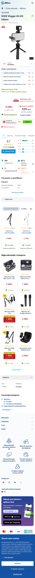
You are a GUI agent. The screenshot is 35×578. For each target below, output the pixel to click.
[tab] (3, 135)
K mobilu (9, 401)
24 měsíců (19, 386)
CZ (5, 491)
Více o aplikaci (9, 511)
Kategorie (6, 377)
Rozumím (17, 563)
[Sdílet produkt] (32, 15)
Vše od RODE (5, 12)
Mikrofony (23, 8)
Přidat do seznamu (8, 127)
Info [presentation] (4, 135)
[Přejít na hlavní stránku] (6, 3)
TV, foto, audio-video (12, 8)
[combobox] (17, 63)
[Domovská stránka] (2, 8)
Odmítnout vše (17, 574)
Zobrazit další (16, 370)
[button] (17, 417)
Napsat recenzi (9, 151)
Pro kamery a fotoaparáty (14, 404)
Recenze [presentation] (10, 135)
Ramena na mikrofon (9, 248)
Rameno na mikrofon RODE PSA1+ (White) (26, 232)
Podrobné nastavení (17, 569)
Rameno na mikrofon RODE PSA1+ (9, 232)
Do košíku (11, 290)
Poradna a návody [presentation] (20, 135)
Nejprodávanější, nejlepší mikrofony (15, 406)
